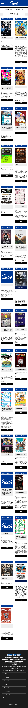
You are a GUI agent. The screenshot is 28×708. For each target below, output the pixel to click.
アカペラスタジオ (7, 691)
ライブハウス (6, 699)
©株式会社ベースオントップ (14, 704)
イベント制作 (6, 677)
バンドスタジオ (6, 680)
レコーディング (6, 694)
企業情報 (5, 673)
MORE (7, 48)
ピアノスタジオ (6, 687)
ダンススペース (6, 684)
